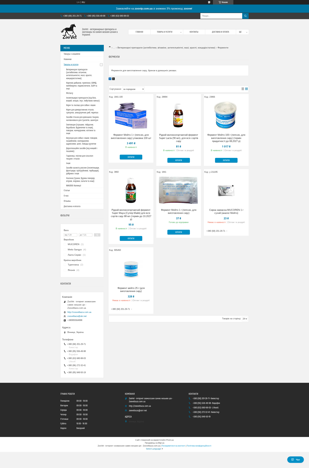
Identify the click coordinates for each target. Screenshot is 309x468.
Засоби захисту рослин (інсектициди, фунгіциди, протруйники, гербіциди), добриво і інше (82, 171)
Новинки (67, 59)
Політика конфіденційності (199, 446)
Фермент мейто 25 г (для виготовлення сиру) (131, 290)
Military (69, 93)
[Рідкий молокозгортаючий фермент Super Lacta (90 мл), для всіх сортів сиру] (179, 116)
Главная (139, 32)
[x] (113, 79)
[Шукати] (245, 16)
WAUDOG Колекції (73, 185)
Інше (68, 163)
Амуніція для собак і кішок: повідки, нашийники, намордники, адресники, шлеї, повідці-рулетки (82, 141)
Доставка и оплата (220, 32)
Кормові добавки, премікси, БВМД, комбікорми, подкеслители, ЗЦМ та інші (81, 86)
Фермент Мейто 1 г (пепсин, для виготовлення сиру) (178, 211)
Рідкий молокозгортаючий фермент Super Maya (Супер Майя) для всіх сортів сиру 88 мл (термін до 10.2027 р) (131, 215)
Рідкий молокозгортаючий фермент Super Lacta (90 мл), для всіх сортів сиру (178, 137)
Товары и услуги (164, 32)
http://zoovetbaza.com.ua (79, 312)
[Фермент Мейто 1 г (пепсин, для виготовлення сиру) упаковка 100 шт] (131, 116)
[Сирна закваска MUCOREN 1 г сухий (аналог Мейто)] (226, 191)
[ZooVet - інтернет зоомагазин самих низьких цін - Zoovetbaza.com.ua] (70, 32)
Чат (298, 459)
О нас (66, 196)
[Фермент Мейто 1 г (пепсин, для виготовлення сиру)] (179, 191)
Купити (131, 157)
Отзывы (67, 201)
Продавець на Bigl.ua (154, 443)
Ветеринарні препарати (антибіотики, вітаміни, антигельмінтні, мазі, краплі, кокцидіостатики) (166, 47)
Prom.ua (170, 440)
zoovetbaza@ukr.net (77, 316)
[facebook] (110, 79)
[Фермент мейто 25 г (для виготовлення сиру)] (131, 269)
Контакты (194, 32)
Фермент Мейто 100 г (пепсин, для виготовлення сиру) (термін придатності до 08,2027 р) (226, 137)
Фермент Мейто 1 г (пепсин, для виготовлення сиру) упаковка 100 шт (131, 136)
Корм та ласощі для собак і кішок (80, 105)
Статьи (67, 190)
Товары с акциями (72, 54)
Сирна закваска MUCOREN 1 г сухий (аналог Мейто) (226, 211)
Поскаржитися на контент (173, 446)
